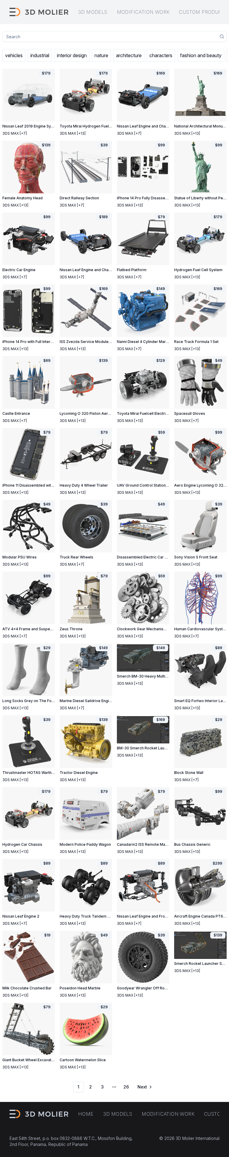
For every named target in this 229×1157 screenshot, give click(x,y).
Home (86, 1114)
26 (126, 1086)
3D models (92, 12)
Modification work (143, 12)
